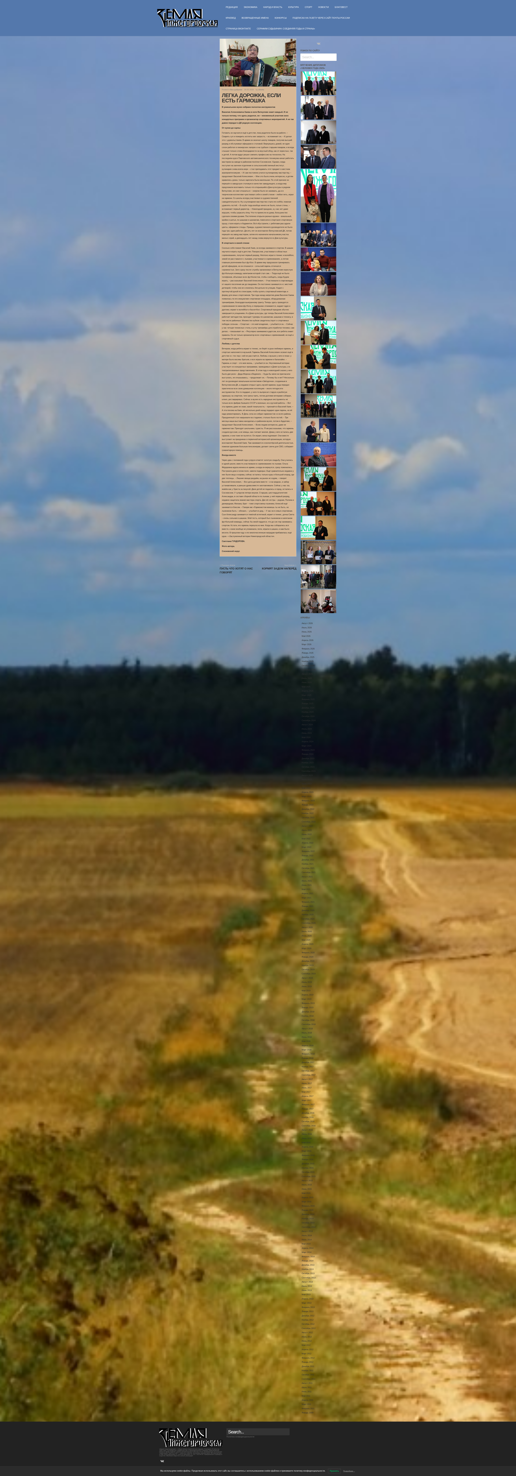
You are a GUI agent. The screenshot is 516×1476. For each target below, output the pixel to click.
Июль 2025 (307, 678)
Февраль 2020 (308, 952)
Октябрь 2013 (308, 1273)
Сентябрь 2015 (309, 1176)
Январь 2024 (307, 754)
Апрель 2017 (307, 1096)
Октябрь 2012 (308, 1324)
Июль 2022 (307, 830)
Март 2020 (306, 948)
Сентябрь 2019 (309, 973)
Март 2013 (306, 1303)
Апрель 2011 (307, 1400)
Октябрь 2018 (308, 1020)
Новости (323, 7)
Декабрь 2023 (308, 758)
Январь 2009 (307, 1413)
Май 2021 (306, 889)
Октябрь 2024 (308, 716)
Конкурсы (281, 18)
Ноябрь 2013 (307, 1269)
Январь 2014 (307, 1261)
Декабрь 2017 (308, 1062)
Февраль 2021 (308, 902)
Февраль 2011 (308, 1408)
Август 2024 (307, 724)
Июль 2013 (307, 1286)
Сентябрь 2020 (309, 923)
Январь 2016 (307, 1159)
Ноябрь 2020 (307, 914)
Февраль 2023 (308, 800)
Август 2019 (307, 978)
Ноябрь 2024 (307, 712)
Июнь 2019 (307, 986)
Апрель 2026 (307, 640)
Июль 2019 (307, 982)
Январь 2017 (307, 1109)
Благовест (341, 7)
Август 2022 (307, 826)
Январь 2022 (307, 855)
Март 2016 (306, 1151)
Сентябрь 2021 (309, 872)
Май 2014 (306, 1244)
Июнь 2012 (307, 1341)
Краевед (231, 18)
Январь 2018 (307, 1058)
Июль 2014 (307, 1235)
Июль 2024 (307, 729)
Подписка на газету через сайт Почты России (321, 18)
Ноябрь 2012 (307, 1320)
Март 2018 (306, 1050)
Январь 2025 (307, 703)
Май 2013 (306, 1294)
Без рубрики (236, 90)
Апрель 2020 (307, 944)
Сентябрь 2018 (309, 1024)
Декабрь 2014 (308, 1214)
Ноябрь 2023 (307, 762)
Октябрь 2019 (308, 969)
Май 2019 (306, 990)
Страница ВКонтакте (238, 29)
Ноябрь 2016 (307, 1117)
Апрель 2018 (307, 1045)
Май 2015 (306, 1193)
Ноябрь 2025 (307, 661)
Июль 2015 (307, 1185)
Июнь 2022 (307, 834)
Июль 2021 (307, 881)
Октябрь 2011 (308, 1374)
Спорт (308, 7)
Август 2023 (307, 775)
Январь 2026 (307, 653)
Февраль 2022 (308, 851)
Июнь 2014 (307, 1239)
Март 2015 (306, 1201)
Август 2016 (307, 1130)
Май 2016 (306, 1142)
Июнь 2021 (307, 885)
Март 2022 (306, 847)
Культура (293, 7)
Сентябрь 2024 (309, 720)
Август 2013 (307, 1282)
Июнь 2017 (307, 1088)
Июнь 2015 (307, 1189)
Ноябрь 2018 (307, 1016)
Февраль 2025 (308, 699)
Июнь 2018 (307, 1037)
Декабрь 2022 (308, 809)
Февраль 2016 (308, 1155)
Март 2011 (306, 1404)
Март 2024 (306, 746)
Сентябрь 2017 (309, 1075)
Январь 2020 (307, 957)
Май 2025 (306, 687)
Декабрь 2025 (308, 657)
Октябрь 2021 (308, 868)
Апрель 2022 (307, 843)
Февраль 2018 (308, 1054)
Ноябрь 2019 (307, 965)
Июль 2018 (307, 1033)
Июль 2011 (307, 1387)
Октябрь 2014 (308, 1223)
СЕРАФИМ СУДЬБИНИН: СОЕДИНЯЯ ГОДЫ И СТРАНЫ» (286, 29)
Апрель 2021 (307, 893)
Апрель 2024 (307, 741)
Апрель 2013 (307, 1299)
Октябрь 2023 (308, 767)
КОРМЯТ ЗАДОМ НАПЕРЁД (279, 568)
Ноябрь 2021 (307, 864)
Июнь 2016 (307, 1138)
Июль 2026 (307, 627)
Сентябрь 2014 (309, 1227)
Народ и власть (272, 7)
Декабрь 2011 (308, 1366)
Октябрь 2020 (308, 919)
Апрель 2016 (307, 1147)
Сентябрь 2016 (309, 1126)
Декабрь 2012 (308, 1316)
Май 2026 (306, 636)
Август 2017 (307, 1079)
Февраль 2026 (308, 649)
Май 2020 (306, 940)
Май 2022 (306, 838)
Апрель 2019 (307, 995)
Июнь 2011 (306, 1391)
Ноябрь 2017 (307, 1066)
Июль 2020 (307, 931)
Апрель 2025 (307, 691)
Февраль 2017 (308, 1104)
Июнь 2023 (307, 784)
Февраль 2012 (308, 1358)
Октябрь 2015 (308, 1172)
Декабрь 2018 (308, 1012)
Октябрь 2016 (308, 1121)
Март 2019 (306, 999)
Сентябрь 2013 (309, 1278)
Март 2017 (306, 1100)
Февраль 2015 (308, 1206)
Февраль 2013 (308, 1307)
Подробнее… (349, 1471)
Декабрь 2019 (308, 961)
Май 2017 (306, 1092)
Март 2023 (306, 796)
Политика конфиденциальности (240, 1437)
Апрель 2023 (307, 792)
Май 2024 (306, 737)
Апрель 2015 (307, 1197)
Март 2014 (306, 1252)
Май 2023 (306, 788)
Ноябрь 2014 (307, 1218)
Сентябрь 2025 (309, 670)
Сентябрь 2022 (309, 822)
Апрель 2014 (307, 1248)
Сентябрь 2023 (309, 771)
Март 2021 (306, 898)
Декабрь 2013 (308, 1265)
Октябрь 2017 (308, 1071)
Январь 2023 (307, 805)
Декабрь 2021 (308, 860)
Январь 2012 (307, 1362)
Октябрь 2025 (308, 665)
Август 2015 (307, 1180)
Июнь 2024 (307, 733)
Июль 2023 (307, 779)
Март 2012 (306, 1353)
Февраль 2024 (308, 750)
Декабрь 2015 (308, 1163)
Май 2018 (306, 1041)
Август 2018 (307, 1028)
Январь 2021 (307, 906)
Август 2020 (307, 927)
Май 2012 (306, 1345)
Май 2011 (306, 1396)
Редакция (232, 7)
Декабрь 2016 (308, 1113)
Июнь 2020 (307, 936)
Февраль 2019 (308, 1003)
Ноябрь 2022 (307, 813)
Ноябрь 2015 (307, 1168)
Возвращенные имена (255, 18)
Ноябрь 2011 (307, 1370)
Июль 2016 (307, 1134)
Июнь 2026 (307, 632)
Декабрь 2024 (308, 708)
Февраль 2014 (308, 1256)
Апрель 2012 (307, 1349)
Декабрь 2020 (308, 910)
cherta (261, 90)
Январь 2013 (307, 1311)
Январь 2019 (307, 1007)
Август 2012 (307, 1332)
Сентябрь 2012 (309, 1328)
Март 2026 (306, 644)
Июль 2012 (307, 1337)
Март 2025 (306, 695)
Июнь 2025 (307, 682)
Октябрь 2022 (308, 817)
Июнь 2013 (307, 1290)
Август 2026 (307, 623)
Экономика (250, 7)
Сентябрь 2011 (308, 1379)
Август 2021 (307, 876)
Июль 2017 (307, 1083)
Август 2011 (307, 1383)
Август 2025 (307, 674)
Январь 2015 (307, 1210)
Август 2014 (307, 1231)
